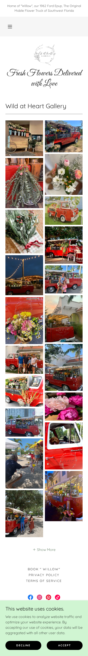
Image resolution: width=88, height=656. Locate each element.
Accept (64, 645)
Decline (23, 645)
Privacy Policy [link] (44, 575)
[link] (44, 54)
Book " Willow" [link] (44, 569)
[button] (9, 26)
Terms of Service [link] (44, 581)
